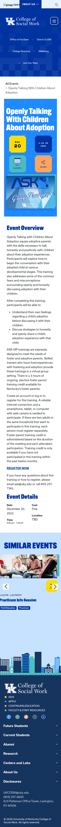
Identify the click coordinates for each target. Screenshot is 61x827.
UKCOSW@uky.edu (16, 792)
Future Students (15, 726)
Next (55, 587)
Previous (6, 587)
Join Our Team (30, 63)
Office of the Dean (19, 39)
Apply (12, 701)
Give (11, 697)
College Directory (21, 51)
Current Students (16, 735)
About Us (10, 772)
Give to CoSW (44, 39)
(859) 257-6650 (13, 796)
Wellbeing (43, 51)
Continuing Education (23, 706)
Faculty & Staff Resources (26, 710)
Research (10, 753)
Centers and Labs (16, 763)
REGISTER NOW (18, 468)
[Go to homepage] (22, 21)
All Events (11, 83)
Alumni (8, 744)
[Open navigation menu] (54, 21)
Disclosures (12, 781)
